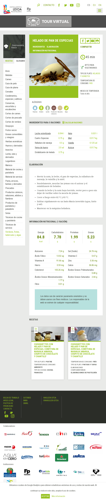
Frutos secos (11, 130)
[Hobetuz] (61, 472)
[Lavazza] (78, 456)
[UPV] (96, 472)
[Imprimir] (97, 40)
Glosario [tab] (20, 61)
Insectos (9, 149)
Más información (58, 496)
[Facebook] (59, 5)
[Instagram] (78, 5)
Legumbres (10, 161)
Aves (7, 71)
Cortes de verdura (13, 122)
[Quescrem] (27, 457)
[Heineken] (44, 434)
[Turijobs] (44, 456)
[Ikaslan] (78, 472)
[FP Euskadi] (27, 472)
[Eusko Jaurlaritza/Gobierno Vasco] (9, 472)
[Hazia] (27, 434)
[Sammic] (9, 434)
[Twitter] (65, 5)
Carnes (8, 79)
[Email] (92, 40)
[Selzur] (96, 434)
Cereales (9, 91)
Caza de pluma (11, 87)
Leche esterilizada (43, 133)
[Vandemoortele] (27, 447)
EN (100, 5)
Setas (7, 213)
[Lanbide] (44, 472)
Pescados (9, 188)
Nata (70, 133)
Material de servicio (13, 176)
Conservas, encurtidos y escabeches (10, 106)
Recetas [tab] (9, 61)
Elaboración (53, 47)
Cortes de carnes (12, 113)
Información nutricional (44, 51)
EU (94, 5)
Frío (91, 83)
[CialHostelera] (61, 434)
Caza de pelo (11, 83)
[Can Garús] (61, 447)
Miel (70, 138)
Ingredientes (39, 47)
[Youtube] (71, 5)
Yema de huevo (41, 147)
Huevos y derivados (13, 145)
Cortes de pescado (13, 117)
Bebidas (8, 75)
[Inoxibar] (96, 447)
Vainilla (71, 143)
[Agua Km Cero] (9, 457)
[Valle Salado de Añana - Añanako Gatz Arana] (78, 447)
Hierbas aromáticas (13, 141)
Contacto (7, 409)
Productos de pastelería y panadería (11, 205)
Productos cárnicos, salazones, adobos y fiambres (14, 195)
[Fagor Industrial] (9, 447)
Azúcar (71, 147)
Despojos (9, 126)
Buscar (38, 5)
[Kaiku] (78, 434)
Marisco (8, 165)
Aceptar (45, 496)
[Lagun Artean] (44, 447)
